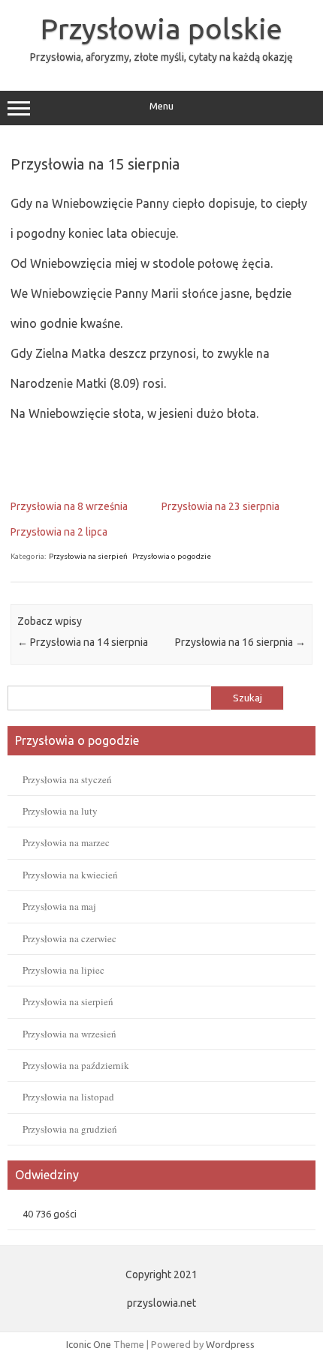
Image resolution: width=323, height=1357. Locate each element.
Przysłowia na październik (76, 1065)
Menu (161, 106)
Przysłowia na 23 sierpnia (220, 506)
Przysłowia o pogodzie (171, 556)
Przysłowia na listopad (68, 1096)
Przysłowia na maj (59, 906)
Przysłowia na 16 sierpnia (240, 642)
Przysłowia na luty (60, 811)
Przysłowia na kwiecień (70, 874)
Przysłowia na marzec (66, 842)
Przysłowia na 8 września (69, 506)
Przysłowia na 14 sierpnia (82, 642)
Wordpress (230, 1344)
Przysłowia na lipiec (63, 970)
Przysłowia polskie (161, 28)
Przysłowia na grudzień (70, 1129)
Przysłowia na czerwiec (69, 938)
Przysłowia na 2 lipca (59, 532)
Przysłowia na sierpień (88, 556)
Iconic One (88, 1344)
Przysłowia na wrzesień (69, 1033)
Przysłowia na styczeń (67, 779)
